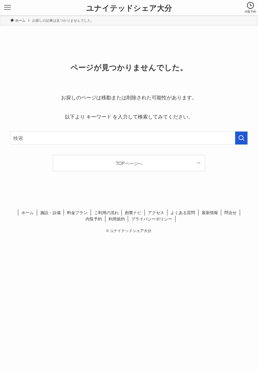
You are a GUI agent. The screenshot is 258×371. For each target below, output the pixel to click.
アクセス (156, 212)
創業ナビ (133, 212)
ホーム (27, 212)
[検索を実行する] (241, 138)
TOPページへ (129, 163)
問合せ (230, 212)
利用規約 (117, 219)
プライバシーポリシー (151, 219)
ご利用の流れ (106, 212)
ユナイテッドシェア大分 (129, 7)
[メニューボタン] (7, 7)
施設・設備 (50, 212)
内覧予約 (94, 219)
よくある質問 (183, 212)
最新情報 (210, 212)
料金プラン (77, 212)
